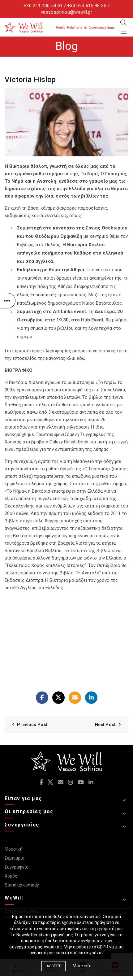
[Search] (123, 22)
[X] (58, 697)
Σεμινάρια (14, 858)
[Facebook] (42, 697)
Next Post (105, 724)
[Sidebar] (7, 300)
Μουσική (14, 849)
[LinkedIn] (91, 697)
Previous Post (32, 724)
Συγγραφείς (16, 867)
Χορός (11, 876)
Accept (53, 966)
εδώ (81, 358)
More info (82, 965)
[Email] (75, 697)
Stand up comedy (22, 884)
